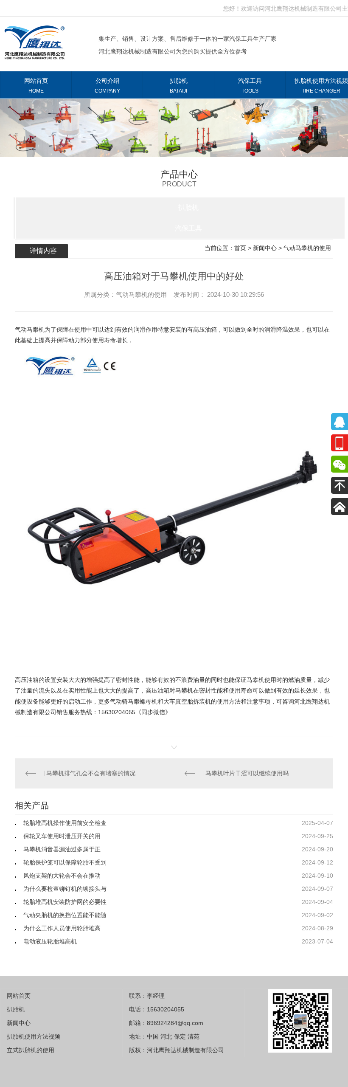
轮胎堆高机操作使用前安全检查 (65, 822)
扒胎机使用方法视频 (33, 1036)
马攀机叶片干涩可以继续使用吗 (248, 773)
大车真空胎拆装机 (187, 701)
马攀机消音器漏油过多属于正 (62, 849)
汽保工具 (250, 85)
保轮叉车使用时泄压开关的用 (62, 836)
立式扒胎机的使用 (30, 1050)
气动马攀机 (30, 329)
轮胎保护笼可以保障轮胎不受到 (65, 862)
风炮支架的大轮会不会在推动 (62, 875)
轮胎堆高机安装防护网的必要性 (65, 901)
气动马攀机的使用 (307, 248)
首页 (240, 248)
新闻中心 (265, 248)
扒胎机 (179, 85)
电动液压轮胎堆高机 (50, 941)
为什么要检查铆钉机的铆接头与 (65, 888)
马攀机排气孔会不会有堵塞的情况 (92, 773)
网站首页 (36, 85)
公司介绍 (107, 85)
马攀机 (255, 679)
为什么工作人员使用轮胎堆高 (62, 928)
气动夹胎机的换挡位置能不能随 (65, 915)
